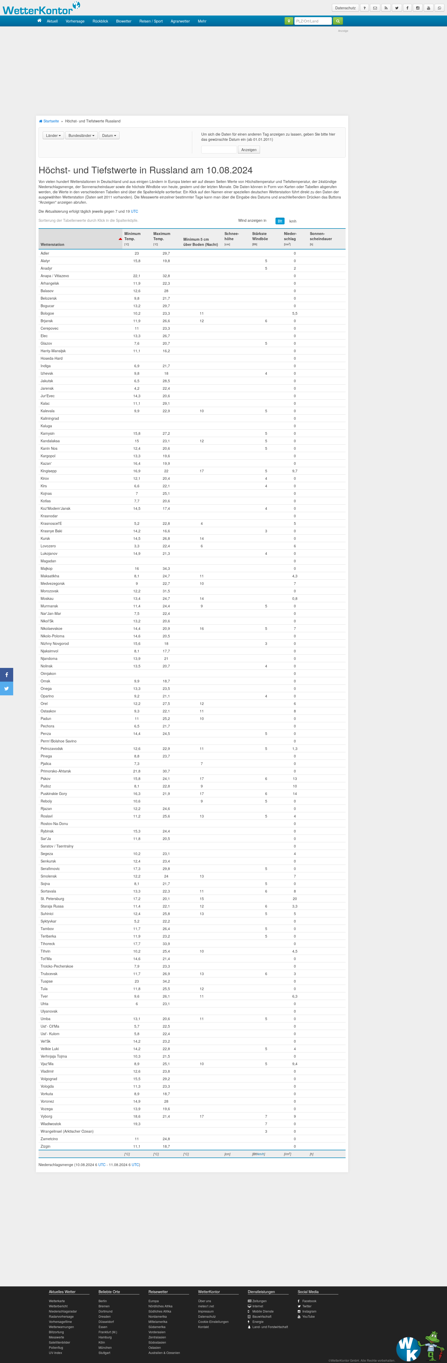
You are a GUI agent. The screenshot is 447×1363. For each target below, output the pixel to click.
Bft (280, 221)
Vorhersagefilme (60, 1321)
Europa (153, 1301)
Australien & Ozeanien (164, 1352)
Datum (108, 135)
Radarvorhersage (61, 1316)
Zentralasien (157, 1337)
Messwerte (56, 1337)
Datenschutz (345, 7)
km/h (260, 1154)
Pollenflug (56, 1347)
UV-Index (55, 1352)
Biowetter (123, 21)
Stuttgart (104, 1352)
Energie (258, 1321)
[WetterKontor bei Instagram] (418, 8)
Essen (103, 1326)
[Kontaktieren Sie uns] (375, 8)
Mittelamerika (157, 1321)
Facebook (309, 1301)
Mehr (202, 21)
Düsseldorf (106, 1321)
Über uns (204, 1301)
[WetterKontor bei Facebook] (407, 8)
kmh (292, 221)
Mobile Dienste (263, 1311)
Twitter (306, 1306)
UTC (134, 211)
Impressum (206, 1311)
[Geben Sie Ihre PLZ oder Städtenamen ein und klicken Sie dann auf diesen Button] (338, 21)
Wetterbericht (58, 1306)
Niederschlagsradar (63, 1311)
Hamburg (105, 1337)
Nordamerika (157, 1316)
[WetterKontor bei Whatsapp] (439, 8)
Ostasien (154, 1347)
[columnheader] (80, 239)
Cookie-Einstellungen (213, 1321)
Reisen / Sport (151, 21)
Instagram (309, 1311)
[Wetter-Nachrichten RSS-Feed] (386, 8)
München (105, 1347)
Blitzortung (56, 1332)
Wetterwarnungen (61, 1326)
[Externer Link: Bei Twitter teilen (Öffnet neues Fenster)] (6, 688)
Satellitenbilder (59, 1342)
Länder (52, 135)
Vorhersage (75, 21)
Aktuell (52, 21)
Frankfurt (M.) (108, 1332)
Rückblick (100, 21)
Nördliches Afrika (160, 1306)
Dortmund (106, 1311)
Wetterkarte (57, 1301)
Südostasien (157, 1342)
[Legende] (364, 8)
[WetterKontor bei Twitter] (397, 8)
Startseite (50, 120)
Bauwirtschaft (261, 1316)
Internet (257, 1306)
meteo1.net (206, 1306)
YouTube (308, 1316)
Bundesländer (80, 135)
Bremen (104, 1306)
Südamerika (157, 1326)
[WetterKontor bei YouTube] (429, 8)
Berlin (103, 1301)
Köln (102, 1342)
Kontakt (203, 1326)
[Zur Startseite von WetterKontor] (39, 21)
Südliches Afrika (159, 1311)
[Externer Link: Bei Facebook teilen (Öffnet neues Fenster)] (6, 675)
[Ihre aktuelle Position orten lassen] (289, 21)
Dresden (105, 1316)
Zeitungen (259, 1301)
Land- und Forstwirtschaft (270, 1326)
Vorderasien (157, 1332)
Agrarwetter (180, 21)
